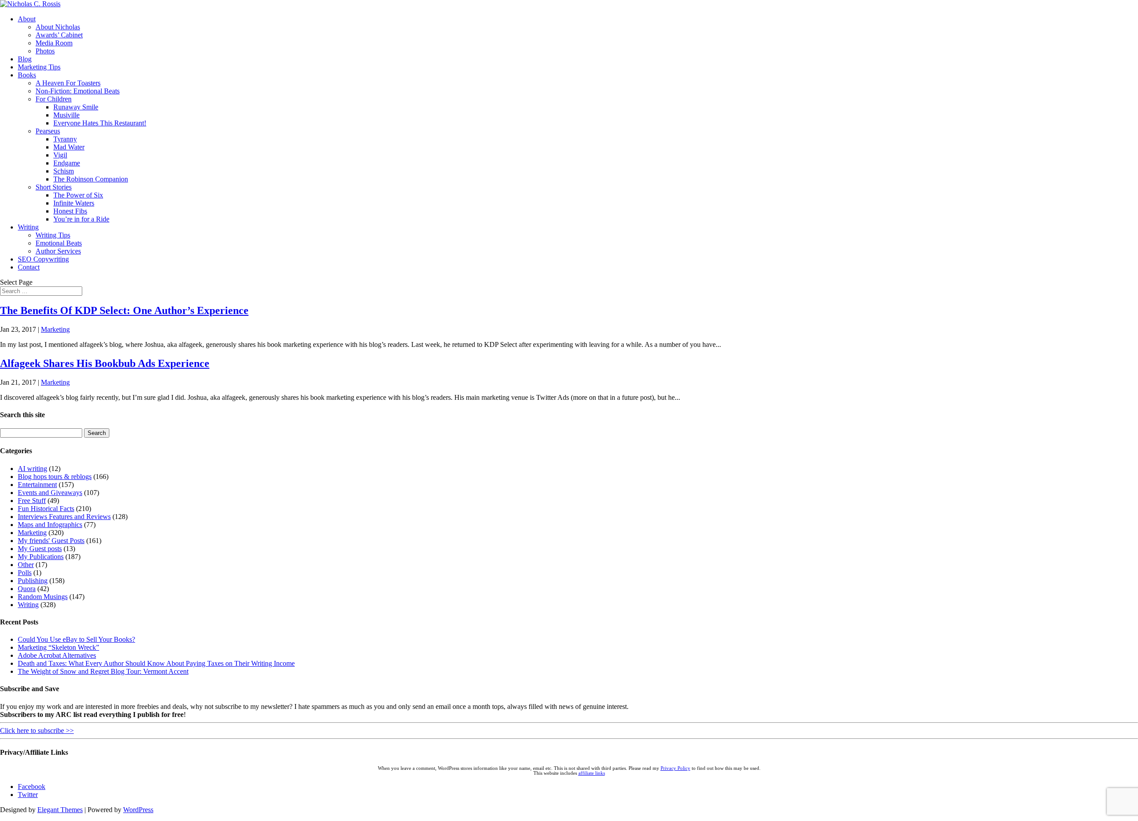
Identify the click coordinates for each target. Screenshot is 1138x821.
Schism (63, 171)
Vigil (60, 155)
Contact (29, 267)
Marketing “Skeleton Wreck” (58, 647)
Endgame (66, 163)
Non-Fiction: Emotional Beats (78, 91)
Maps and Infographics (50, 524)
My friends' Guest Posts (51, 540)
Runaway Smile (75, 107)
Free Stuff (32, 500)
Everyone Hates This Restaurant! (99, 123)
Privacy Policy (675, 768)
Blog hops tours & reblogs (55, 476)
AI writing (32, 468)
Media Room (54, 43)
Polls (25, 572)
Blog (25, 59)
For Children (54, 99)
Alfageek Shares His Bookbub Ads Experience (104, 363)
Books (27, 75)
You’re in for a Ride (81, 219)
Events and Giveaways (50, 492)
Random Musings (43, 596)
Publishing (33, 580)
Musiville (66, 115)
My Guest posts (40, 548)
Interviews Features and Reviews (64, 516)
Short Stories (54, 187)
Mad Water (68, 147)
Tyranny (65, 139)
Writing (28, 227)
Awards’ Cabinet (59, 35)
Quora (27, 588)
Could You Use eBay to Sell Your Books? (76, 639)
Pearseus (48, 131)
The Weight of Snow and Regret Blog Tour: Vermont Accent (103, 671)
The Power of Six (78, 195)
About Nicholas (58, 27)
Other (26, 564)
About (27, 19)
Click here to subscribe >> (37, 730)
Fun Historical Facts (46, 508)
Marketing (55, 329)
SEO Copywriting (43, 259)
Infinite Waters (73, 203)
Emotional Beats (59, 243)
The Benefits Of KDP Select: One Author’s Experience (124, 310)
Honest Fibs (70, 211)
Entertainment (37, 484)
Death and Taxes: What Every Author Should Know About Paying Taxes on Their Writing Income (156, 663)
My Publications (41, 556)
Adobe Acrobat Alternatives (57, 655)
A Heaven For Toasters (68, 83)
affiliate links (591, 773)
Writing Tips (53, 235)
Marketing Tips (39, 67)
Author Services (58, 251)
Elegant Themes (60, 809)
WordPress (138, 809)
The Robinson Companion (90, 179)
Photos (45, 51)
